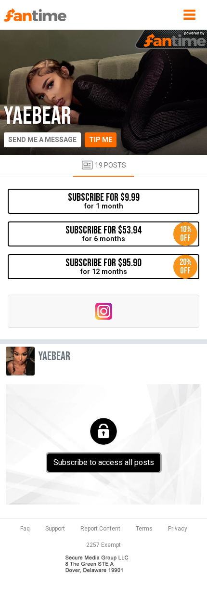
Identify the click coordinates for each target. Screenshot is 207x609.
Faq (25, 528)
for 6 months (128, 233)
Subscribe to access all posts (103, 462)
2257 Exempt (103, 545)
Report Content (100, 528)
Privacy (177, 528)
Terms (144, 528)
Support (55, 528)
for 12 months (128, 266)
